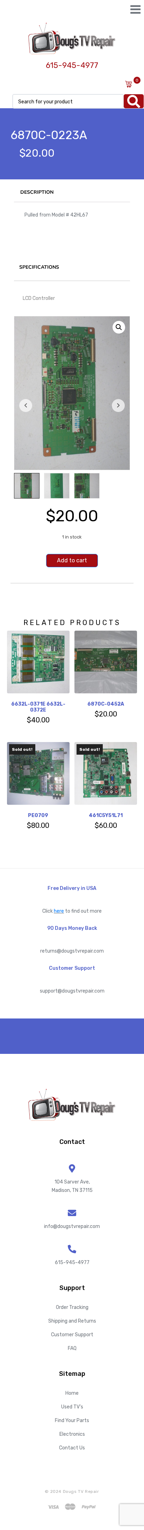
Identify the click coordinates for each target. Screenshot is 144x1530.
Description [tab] (36, 192)
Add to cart (72, 560)
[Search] (134, 101)
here (59, 911)
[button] (119, 327)
